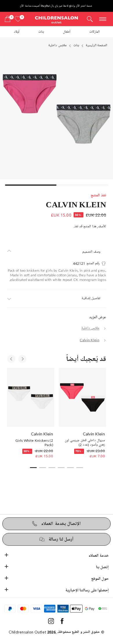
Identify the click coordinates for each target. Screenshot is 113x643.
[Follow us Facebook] (62, 622)
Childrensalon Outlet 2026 (32, 632)
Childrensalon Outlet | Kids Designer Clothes (56, 19)
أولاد (16, 31)
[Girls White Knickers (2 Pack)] (30, 397)
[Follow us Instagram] (51, 622)
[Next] (22, 359)
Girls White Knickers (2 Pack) (34, 442)
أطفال (66, 31)
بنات (41, 31)
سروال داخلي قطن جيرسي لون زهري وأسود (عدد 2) (85, 442)
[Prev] (11, 359)
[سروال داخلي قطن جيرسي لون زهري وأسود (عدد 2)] (82, 397)
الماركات (94, 31)
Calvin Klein (76, 204)
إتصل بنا (102, 567)
